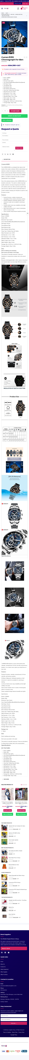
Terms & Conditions (7, 1032)
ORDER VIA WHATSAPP (14, 116)
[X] (25, 4)
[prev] (24, 57)
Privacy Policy (21, 1032)
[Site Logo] (6, 8)
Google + (10, 154)
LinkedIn (8, 154)
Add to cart (16, 111)
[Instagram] (27, 4)
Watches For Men (4, 106)
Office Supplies (4, 971)
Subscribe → (14, 1023)
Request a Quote (6, 948)
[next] (27, 57)
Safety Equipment (4, 969)
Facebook (2, 154)
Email (13, 154)
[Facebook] (23, 4)
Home (2, 961)
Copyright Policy (13, 1034)
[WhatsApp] (8, 952)
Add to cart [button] (8, 810)
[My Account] (18, 8)
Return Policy (15, 1032)
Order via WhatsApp (7, 120)
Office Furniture (4, 974)
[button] (2, 8)
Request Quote (19, 148)
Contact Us (3, 966)
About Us (3, 964)
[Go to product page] (4, 828)
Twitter (5, 154)
